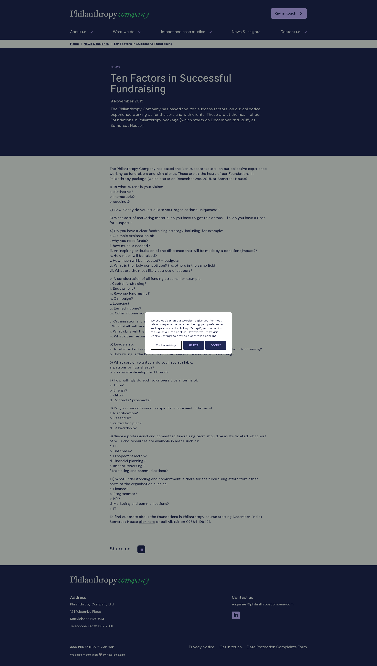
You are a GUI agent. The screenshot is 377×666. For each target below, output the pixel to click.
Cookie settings (166, 345)
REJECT (194, 345)
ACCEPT (216, 345)
